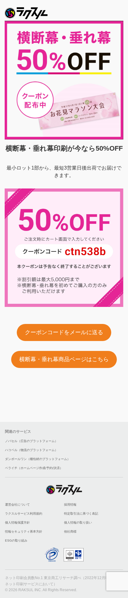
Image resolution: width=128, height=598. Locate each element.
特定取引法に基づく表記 (81, 513)
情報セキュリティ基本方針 (23, 531)
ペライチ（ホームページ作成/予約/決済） (34, 468)
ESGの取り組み (16, 540)
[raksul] (26, 11)
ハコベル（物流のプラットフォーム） (31, 450)
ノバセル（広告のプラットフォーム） (31, 441)
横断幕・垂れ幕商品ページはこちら (64, 359)
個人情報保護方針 (17, 522)
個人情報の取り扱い (78, 522)
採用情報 (70, 504)
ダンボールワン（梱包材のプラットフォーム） (37, 459)
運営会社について (17, 504)
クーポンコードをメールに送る (64, 332)
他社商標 (70, 531)
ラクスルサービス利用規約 (23, 513)
